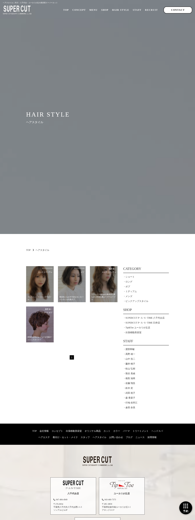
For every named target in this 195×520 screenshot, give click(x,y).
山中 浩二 (130, 359)
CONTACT (178, 10)
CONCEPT (79, 10)
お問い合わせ (116, 437)
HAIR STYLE (120, 10)
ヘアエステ (44, 437)
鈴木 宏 (129, 388)
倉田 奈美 (130, 407)
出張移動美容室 (133, 332)
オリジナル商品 (93, 431)
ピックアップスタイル (136, 301)
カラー (116, 431)
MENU (93, 10)
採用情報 (152, 437)
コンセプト (57, 431)
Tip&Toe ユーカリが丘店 (137, 327)
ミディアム (131, 291)
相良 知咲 (130, 378)
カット (106, 431)
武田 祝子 (130, 393)
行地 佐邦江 (131, 402)
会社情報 (44, 431)
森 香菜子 (130, 398)
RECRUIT (151, 10)
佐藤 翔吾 (130, 383)
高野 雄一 (130, 354)
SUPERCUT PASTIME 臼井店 (142, 322)
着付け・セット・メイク (65, 437)
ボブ (127, 286)
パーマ (126, 431)
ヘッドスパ (157, 431)
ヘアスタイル (99, 437)
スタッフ (85, 437)
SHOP (104, 10)
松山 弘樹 (130, 368)
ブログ (129, 437)
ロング (128, 281)
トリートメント (141, 431)
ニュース (140, 437)
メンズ (128, 296)
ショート (130, 277)
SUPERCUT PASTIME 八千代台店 (145, 318)
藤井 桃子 (130, 364)
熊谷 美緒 (130, 373)
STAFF (137, 10)
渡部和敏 (130, 349)
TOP (66, 10)
